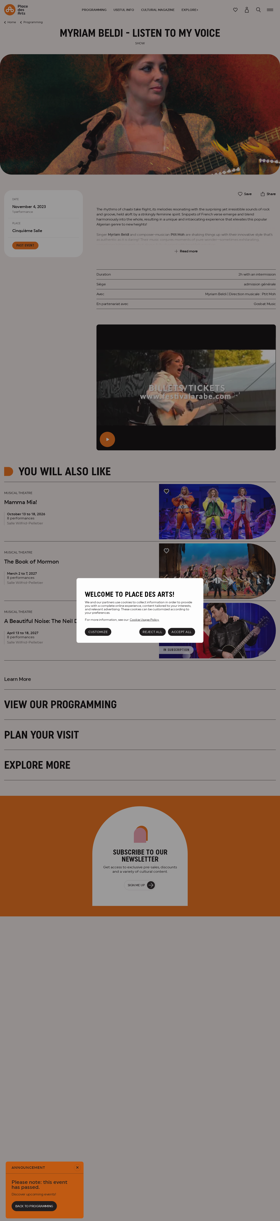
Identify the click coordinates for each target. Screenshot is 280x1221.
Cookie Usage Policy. (144, 619)
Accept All (182, 632)
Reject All (152, 632)
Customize (98, 632)
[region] (140, 610)
